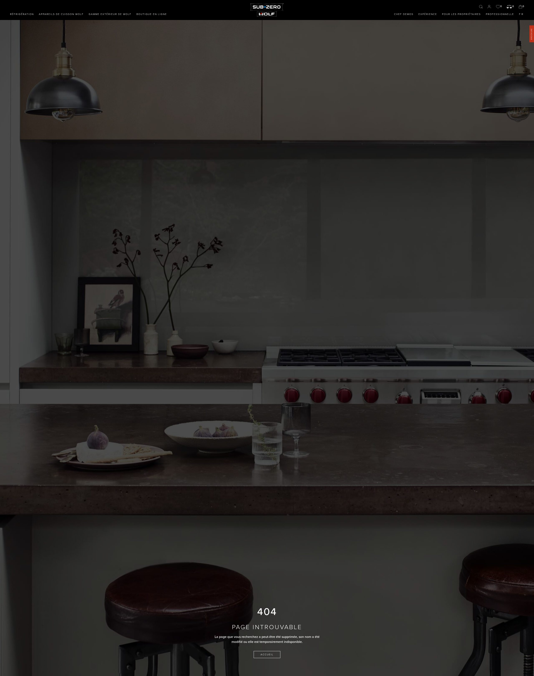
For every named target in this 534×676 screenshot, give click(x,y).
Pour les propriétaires (461, 14)
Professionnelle (500, 14)
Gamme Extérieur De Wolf (110, 14)
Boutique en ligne (151, 14)
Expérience (427, 14)
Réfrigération (22, 14)
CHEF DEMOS (403, 14)
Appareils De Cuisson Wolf (61, 14)
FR (521, 14)
